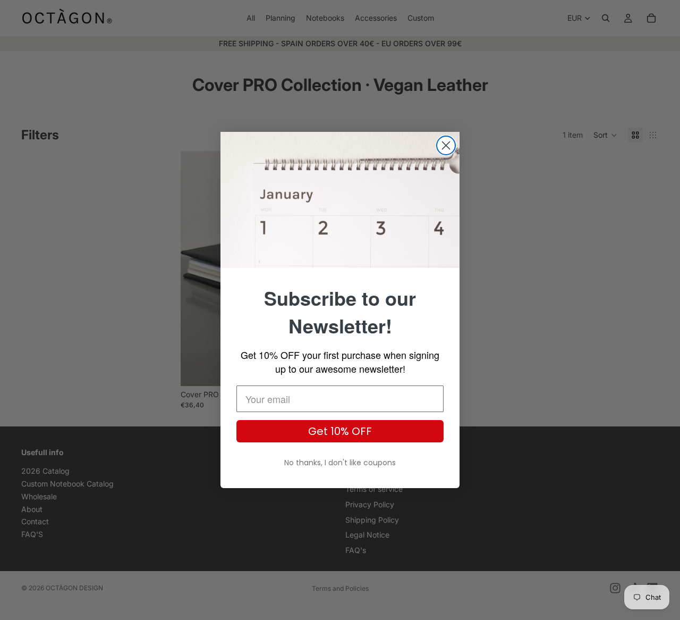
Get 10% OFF (340, 431)
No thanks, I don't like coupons (340, 462)
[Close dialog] (446, 145)
